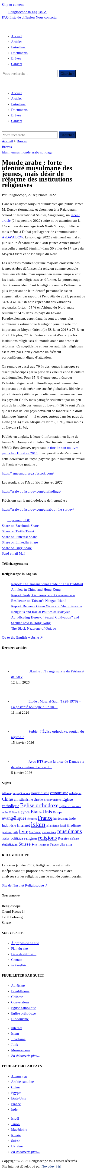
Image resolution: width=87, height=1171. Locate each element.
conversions (53, 799)
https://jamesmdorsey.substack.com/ (28, 473)
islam (6, 152)
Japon (15, 1124)
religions (47, 838)
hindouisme (60, 818)
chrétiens (39, 799)
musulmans (69, 831)
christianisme (23, 799)
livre (23, 831)
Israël (63, 825)
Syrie (34, 844)
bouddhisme (40, 793)
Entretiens (18, 47)
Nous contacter (47, 17)
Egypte (24, 812)
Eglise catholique (23, 1008)
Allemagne (9, 793)
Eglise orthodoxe (39, 805)
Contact (16, 960)
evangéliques (14, 818)
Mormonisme (20, 1050)
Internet (23, 825)
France (45, 818)
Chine (7, 799)
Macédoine (35, 832)
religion (30, 838)
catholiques (75, 793)
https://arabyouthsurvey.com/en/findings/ (31, 491)
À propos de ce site (25, 943)
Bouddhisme (20, 991)
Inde (72, 818)
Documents (19, 53)
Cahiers (16, 64)
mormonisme (49, 832)
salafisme (73, 838)
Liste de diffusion (22, 17)
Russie (63, 838)
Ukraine (66, 844)
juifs (15, 832)
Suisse (25, 844)
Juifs (14, 1044)
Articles (16, 42)
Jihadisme (18, 1039)
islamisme (52, 825)
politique (16, 838)
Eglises (13, 812)
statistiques (10, 844)
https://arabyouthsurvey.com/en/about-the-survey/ (38, 509)
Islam (15, 1033)
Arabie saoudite (22, 1082)
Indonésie (9, 825)
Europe (57, 812)
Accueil (16, 36)
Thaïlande (43, 844)
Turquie (54, 844)
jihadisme (74, 825)
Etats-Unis (41, 812)
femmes (32, 818)
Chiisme (17, 997)
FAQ (5, 17)
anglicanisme (23, 793)
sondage (46, 152)
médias (6, 838)
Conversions (20, 1002)
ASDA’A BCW (12, 237)
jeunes (15, 152)
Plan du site (19, 948)
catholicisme (59, 793)
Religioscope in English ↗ (27, 12)
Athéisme (18, 985)
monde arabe (30, 152)
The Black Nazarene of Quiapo (33, 628)
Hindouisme (20, 1019)
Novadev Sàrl (51, 1166)
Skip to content (13, 4)
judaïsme (7, 832)
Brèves (16, 58)
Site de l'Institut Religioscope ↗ (25, 885)
